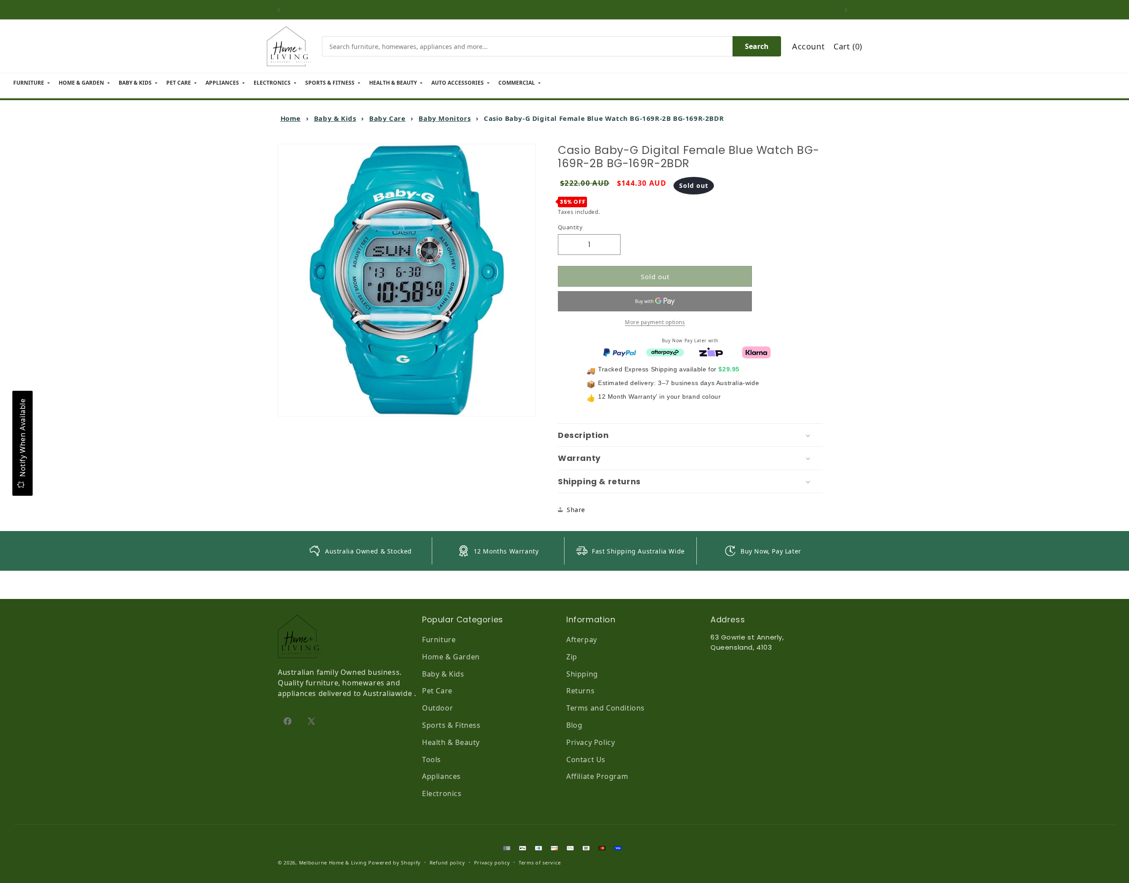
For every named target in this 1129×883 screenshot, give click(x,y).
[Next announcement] (848, 9)
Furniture (439, 639)
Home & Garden (451, 657)
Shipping (582, 674)
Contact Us (586, 759)
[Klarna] (756, 351)
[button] (690, 435)
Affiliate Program (597, 776)
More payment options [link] (655, 322)
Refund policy (447, 862)
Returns (580, 691)
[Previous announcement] (281, 9)
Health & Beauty (451, 742)
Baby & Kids (335, 118)
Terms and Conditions (605, 708)
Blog (574, 725)
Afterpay (581, 639)
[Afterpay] (665, 351)
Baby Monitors (445, 118)
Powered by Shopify (394, 862)
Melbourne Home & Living (333, 862)
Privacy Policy (590, 742)
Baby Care (387, 118)
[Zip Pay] (711, 351)
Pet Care (437, 691)
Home (290, 118)
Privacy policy (492, 862)
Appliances (441, 776)
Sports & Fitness (451, 725)
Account (808, 46)
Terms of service (540, 862)
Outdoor (437, 708)
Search (757, 46)
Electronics (442, 793)
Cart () (848, 46)
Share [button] (576, 509)
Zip (571, 657)
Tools (431, 759)
